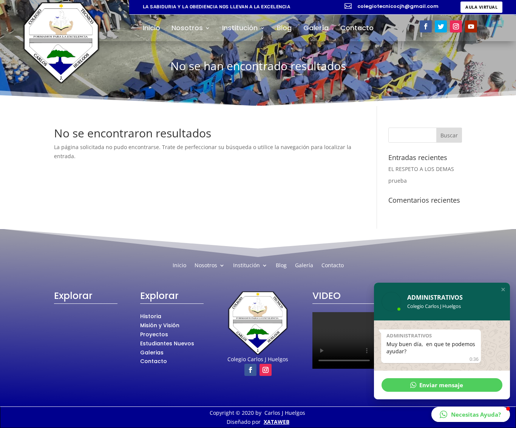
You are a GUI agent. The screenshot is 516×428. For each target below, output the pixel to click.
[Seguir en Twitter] (441, 26)
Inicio (151, 28)
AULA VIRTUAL (481, 7)
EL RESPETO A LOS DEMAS (421, 168)
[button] (503, 289)
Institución (240, 28)
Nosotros (187, 28)
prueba (397, 180)
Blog (284, 28)
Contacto (357, 28)
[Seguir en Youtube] (471, 26)
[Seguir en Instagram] (456, 26)
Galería (316, 28)
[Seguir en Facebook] (426, 26)
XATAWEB (276, 421)
